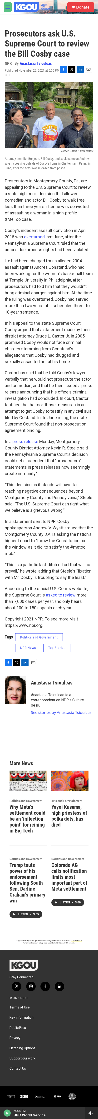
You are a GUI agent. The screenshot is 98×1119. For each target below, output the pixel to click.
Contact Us (18, 1068)
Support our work (22, 1058)
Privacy (15, 1038)
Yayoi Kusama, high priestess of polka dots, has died (69, 816)
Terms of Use (20, 1007)
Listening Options (22, 1048)
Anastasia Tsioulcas (36, 63)
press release (25, 441)
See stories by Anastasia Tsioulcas (61, 712)
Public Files (18, 1028)
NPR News (28, 648)
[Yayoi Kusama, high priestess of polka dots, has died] (69, 781)
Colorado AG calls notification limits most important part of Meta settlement (69, 877)
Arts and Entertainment (66, 801)
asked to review (61, 594)
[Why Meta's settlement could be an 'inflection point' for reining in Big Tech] (28, 781)
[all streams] (91, 1113)
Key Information (22, 1017)
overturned (34, 236)
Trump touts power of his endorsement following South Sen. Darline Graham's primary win (27, 883)
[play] (7, 1113)
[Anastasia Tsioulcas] (15, 690)
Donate (82, 7)
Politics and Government (39, 637)
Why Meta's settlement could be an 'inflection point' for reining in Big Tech (27, 819)
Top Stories (56, 648)
